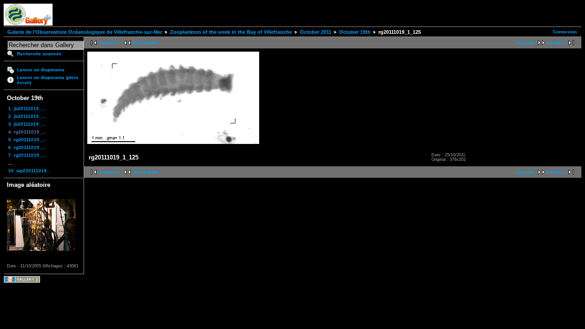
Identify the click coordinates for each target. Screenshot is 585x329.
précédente (146, 42)
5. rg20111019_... (27, 139)
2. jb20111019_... (27, 116)
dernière (556, 42)
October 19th (355, 32)
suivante (525, 42)
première (110, 42)
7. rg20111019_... (27, 155)
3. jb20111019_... (27, 124)
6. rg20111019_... (27, 147)
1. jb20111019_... (27, 108)
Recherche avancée (39, 53)
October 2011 (315, 32)
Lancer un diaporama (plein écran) (47, 80)
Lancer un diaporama (40, 69)
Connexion (565, 31)
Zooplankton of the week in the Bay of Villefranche (231, 32)
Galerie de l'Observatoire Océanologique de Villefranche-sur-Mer (84, 32)
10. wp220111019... (29, 170)
